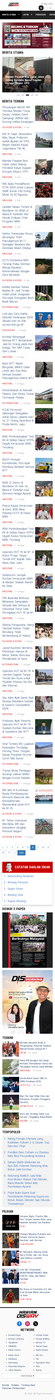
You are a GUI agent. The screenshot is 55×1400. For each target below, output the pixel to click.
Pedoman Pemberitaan (13, 1388)
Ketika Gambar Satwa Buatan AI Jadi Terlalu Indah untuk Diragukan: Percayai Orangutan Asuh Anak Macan (18, 294)
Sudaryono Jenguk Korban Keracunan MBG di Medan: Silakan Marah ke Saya (17, 580)
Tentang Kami (28, 1385)
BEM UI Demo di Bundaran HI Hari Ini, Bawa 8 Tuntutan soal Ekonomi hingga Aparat (16, 488)
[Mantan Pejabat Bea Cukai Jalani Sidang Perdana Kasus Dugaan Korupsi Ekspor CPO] (44, 167)
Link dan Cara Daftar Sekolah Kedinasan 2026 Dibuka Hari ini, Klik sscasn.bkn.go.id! (17, 319)
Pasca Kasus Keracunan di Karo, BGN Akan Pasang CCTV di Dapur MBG (17, 511)
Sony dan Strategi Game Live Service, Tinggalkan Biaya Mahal (36, 1115)
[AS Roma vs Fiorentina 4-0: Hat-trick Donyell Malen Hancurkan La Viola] (10, 1295)
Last (21, 852)
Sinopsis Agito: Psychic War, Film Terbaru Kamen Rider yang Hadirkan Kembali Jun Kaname (35, 1219)
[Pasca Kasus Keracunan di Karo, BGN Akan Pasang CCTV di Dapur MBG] (44, 511)
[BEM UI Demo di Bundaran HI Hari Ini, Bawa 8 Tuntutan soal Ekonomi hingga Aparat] (44, 488)
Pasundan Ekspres (16, 1366)
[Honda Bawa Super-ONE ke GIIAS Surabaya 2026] (10, 1084)
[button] (18, 95)
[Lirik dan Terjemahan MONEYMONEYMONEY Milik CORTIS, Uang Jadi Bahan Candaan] (10, 1276)
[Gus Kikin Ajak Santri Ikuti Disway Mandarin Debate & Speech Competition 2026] (44, 704)
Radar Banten (42, 1350)
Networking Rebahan (19, 876)
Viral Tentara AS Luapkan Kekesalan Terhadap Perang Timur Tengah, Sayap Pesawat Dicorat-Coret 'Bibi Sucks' (18, 751)
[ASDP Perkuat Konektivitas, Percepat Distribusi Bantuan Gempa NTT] (44, 465)
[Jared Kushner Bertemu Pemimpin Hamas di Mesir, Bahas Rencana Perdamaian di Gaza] (44, 654)
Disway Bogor (14, 1335)
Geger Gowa (13, 889)
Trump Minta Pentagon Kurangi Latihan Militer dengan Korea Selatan (16, 774)
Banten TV (40, 1342)
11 (9, 852)
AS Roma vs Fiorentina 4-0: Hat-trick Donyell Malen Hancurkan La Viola (36, 1292)
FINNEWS (12, 1346)
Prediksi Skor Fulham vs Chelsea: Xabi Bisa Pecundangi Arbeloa (26, 1154)
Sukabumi (12, 1359)
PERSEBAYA (41, 14)
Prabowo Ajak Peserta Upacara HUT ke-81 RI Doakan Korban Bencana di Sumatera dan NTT (17, 726)
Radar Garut (13, 1355)
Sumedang (13, 1362)
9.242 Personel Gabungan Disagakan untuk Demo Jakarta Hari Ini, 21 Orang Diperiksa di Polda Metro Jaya (18, 417)
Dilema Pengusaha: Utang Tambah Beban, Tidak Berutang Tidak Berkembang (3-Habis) (18, 630)
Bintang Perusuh (16, 882)
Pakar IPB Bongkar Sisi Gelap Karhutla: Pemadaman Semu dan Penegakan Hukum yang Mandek (36, 1063)
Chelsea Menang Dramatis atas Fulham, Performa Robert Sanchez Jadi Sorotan (35, 1237)
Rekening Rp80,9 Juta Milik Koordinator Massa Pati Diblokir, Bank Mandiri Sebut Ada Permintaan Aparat (26, 1181)
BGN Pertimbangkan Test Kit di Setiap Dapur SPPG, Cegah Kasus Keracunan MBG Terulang (18, 534)
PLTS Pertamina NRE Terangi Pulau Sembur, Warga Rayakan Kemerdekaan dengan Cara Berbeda (16, 267)
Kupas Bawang (15, 901)
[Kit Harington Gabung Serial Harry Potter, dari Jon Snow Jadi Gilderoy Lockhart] (10, 1258)
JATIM (26, 14)
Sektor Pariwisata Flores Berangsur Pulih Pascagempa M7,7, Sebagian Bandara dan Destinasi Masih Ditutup (17, 241)
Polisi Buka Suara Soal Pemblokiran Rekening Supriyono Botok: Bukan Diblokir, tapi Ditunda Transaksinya (27, 1198)
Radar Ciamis (14, 1350)
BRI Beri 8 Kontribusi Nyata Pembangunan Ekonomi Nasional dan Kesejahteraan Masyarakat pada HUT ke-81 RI (16, 799)
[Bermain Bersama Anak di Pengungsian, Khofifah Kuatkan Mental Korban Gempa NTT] (10, 1049)
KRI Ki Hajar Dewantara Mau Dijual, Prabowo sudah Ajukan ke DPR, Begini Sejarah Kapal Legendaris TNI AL (17, 141)
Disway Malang (43, 1338)
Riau (38, 1366)
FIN (37, 1359)
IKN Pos (39, 1355)
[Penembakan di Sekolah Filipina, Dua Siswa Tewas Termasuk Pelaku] (44, 396)
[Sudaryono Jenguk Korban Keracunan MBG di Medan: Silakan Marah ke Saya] (44, 581)
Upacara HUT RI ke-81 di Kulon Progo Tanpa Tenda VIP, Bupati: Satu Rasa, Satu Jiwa (18, 557)
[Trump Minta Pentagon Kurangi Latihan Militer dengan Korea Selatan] (44, 776)
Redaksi (15, 1385)
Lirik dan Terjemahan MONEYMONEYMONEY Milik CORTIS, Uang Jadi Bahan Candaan (34, 1274)
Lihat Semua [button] (27, 1375)
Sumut (39, 1370)
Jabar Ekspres (14, 1370)
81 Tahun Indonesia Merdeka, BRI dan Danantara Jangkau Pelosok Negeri (14, 825)
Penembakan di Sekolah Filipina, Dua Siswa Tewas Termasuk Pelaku (18, 394)
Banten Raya (41, 1346)
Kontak (5, 1385)
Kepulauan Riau (43, 1362)
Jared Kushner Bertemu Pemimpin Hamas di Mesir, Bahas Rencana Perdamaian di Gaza (17, 653)
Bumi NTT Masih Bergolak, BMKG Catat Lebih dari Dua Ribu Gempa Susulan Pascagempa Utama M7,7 (18, 370)
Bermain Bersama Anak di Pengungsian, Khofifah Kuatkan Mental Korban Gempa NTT (35, 1046)
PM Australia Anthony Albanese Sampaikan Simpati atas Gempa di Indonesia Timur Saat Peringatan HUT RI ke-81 (18, 605)
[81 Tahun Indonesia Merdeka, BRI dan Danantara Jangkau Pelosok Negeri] (44, 826)
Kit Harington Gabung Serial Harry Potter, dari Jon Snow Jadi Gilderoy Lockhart (34, 1255)
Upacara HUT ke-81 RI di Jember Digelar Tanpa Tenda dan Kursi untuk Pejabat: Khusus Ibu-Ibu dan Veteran (18, 678)
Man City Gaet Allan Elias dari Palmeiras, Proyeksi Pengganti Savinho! (35, 1099)
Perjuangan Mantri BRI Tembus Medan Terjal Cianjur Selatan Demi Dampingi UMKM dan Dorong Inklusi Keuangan (17, 114)
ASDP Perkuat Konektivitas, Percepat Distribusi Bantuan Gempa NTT (18, 465)
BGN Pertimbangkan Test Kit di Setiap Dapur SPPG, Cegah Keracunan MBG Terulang (18, 442)
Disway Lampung (16, 1338)
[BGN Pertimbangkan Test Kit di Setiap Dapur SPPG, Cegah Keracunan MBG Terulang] (44, 442)
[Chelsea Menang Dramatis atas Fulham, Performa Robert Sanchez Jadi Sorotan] (10, 1240)
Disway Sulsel (42, 1335)
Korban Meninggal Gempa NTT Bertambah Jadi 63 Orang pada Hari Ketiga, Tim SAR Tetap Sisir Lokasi (17, 344)
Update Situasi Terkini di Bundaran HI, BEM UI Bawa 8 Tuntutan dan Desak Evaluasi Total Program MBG (17, 214)
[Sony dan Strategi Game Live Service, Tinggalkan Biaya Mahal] (10, 1120)
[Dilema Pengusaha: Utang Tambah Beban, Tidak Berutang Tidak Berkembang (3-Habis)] (44, 631)
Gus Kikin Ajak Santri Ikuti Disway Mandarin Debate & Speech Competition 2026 (18, 703)
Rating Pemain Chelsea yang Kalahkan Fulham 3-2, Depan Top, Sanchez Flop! (27, 1142)
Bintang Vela (13, 895)
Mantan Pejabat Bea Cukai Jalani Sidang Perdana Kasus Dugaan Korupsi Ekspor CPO (16, 166)
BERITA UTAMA (9, 14)
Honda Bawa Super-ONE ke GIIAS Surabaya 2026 (33, 1080)
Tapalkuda (12, 1342)
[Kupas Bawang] (27, 940)
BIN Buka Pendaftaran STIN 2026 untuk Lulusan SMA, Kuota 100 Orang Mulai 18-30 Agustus (18, 189)
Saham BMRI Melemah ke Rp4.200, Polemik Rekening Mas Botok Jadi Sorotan (26, 1166)
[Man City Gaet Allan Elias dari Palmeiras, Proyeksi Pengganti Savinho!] (10, 1102)
